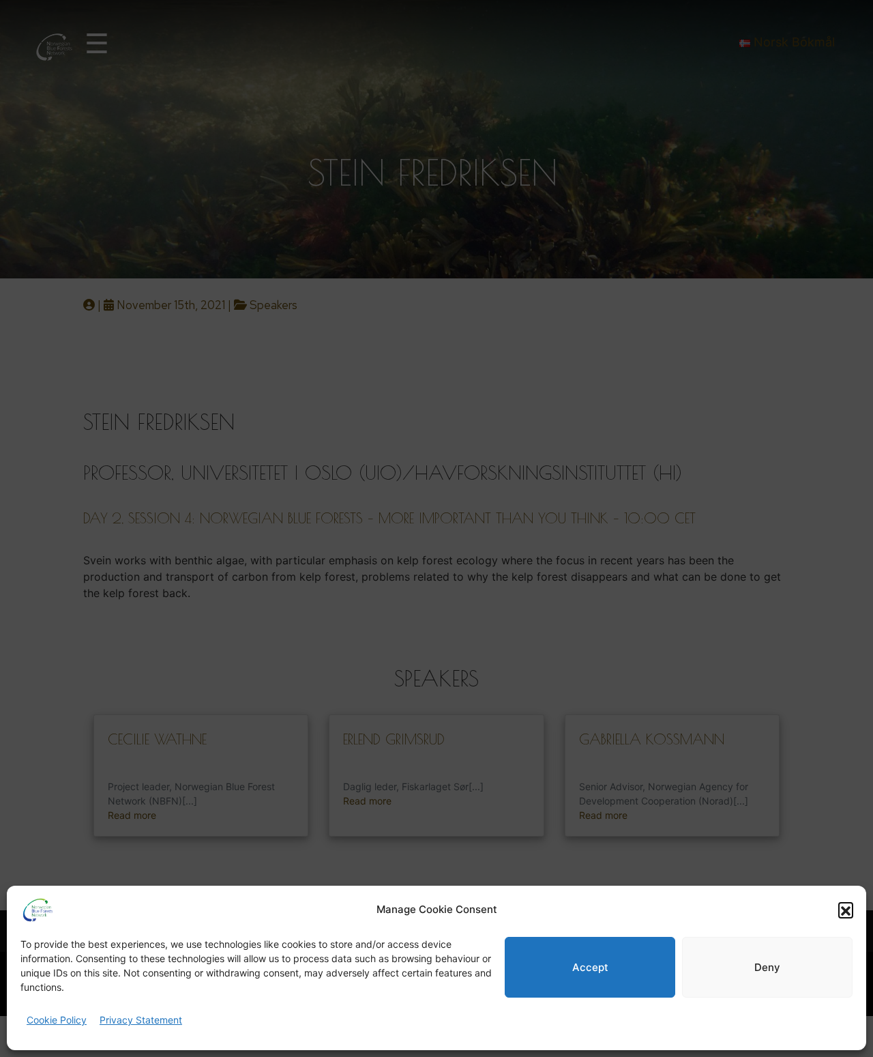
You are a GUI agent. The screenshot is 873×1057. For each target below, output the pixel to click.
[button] (846, 909)
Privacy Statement (141, 1020)
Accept (590, 967)
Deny (767, 967)
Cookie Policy (57, 1020)
